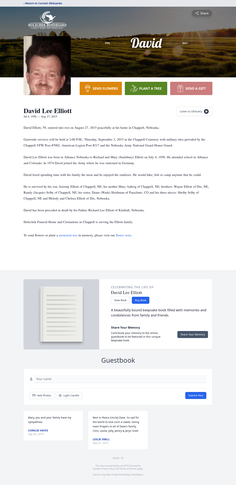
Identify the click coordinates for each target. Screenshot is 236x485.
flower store (123, 235)
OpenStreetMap (122, 474)
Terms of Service (128, 468)
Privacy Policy (107, 468)
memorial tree (68, 235)
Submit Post (195, 395)
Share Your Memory (193, 334)
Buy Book (140, 300)
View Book (120, 300)
